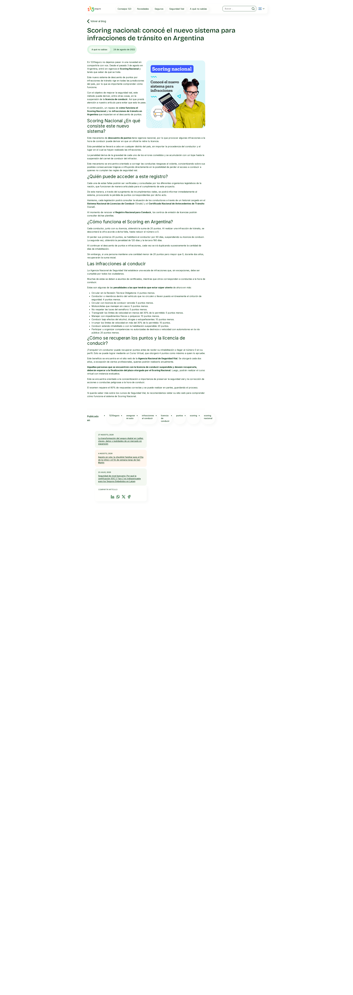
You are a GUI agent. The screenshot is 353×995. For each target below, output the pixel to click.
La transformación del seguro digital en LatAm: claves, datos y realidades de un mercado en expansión (120, 441)
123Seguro (114, 415)
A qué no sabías (99, 49)
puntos (179, 415)
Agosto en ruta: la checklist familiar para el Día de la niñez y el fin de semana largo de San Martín (120, 460)
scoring (193, 415)
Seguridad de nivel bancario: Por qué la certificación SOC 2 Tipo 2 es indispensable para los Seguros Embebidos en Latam (119, 479)
